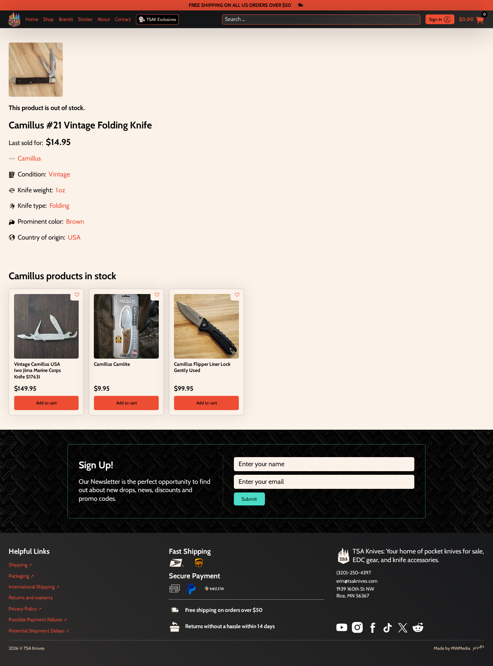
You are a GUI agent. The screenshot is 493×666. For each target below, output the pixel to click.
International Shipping (32, 587)
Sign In (435, 19)
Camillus (29, 158)
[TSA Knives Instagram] (357, 631)
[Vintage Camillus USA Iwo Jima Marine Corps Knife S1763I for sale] (46, 326)
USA (74, 237)
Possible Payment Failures (35, 619)
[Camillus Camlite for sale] (126, 326)
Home (31, 19)
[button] (46, 403)
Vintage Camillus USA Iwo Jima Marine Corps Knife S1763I (37, 370)
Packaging (19, 576)
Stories (85, 19)
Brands (66, 19)
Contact (123, 19)
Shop (48, 19)
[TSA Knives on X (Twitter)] (403, 631)
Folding (59, 206)
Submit (249, 499)
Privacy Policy (23, 609)
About (103, 19)
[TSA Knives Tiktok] (388, 631)
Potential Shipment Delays (37, 631)
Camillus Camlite (112, 364)
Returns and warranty (31, 597)
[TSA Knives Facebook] (373, 631)
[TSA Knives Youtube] (341, 631)
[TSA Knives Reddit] (418, 631)
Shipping (18, 565)
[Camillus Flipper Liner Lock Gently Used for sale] (206, 326)
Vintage (59, 174)
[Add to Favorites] (76, 295)
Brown (75, 221)
